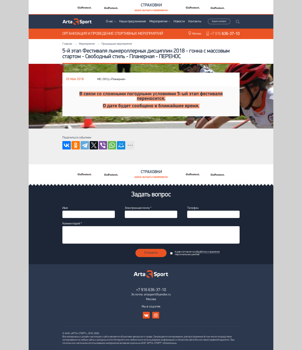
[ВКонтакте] (66, 145)
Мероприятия (158, 21)
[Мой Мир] (121, 145)
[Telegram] (85, 145)
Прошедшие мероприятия (117, 44)
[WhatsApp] (112, 145)
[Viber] (103, 145)
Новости (179, 21)
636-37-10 (225, 34)
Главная (67, 44)
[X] (94, 145)
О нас (109, 21)
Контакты (194, 21)
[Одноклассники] (75, 145)
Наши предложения (132, 21)
